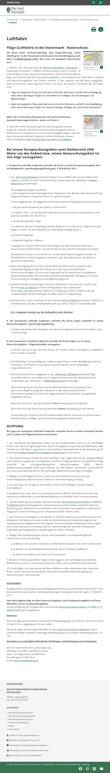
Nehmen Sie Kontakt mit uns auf (24, 740)
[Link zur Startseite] (15, 9)
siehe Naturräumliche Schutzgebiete (53, 139)
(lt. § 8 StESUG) (29, 287)
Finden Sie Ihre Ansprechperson (24, 735)
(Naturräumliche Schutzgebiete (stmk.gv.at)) (43, 452)
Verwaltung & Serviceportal (20, 712)
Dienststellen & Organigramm (21, 716)
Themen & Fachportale (18, 722)
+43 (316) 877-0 (21, 697)
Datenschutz (48, 764)
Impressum (36, 764)
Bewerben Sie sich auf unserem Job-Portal (29, 750)
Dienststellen (40, 19)
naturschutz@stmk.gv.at (25, 660)
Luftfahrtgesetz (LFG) (26, 59)
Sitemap (85, 764)
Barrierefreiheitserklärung (68, 764)
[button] (93, 2)
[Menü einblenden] (100, 2)
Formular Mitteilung (28, 177)
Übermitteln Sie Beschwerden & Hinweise (29, 745)
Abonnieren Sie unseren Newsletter (26, 755)
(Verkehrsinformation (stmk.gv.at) (60, 67)
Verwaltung (26, 19)
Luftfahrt (13, 22)
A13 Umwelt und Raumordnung (63, 19)
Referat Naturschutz (89, 19)
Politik (11, 726)
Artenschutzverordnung (77, 501)
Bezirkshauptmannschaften (20, 719)
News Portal (13, 729)
